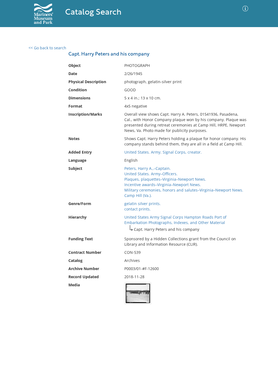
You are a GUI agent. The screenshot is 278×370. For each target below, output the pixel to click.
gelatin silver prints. (142, 203)
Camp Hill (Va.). (138, 195)
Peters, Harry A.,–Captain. (147, 168)
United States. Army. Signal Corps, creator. (163, 152)
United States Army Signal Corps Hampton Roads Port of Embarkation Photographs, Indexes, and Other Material (175, 220)
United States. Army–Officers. (151, 173)
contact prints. (137, 209)
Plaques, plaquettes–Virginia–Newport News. (165, 179)
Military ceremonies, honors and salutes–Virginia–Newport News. (183, 190)
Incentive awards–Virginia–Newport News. (162, 184)
